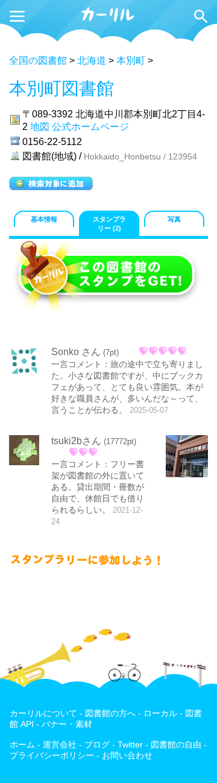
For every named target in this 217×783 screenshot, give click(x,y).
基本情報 (44, 219)
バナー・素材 (67, 724)
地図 (39, 127)
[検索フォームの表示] (200, 16)
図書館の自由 (176, 744)
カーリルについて (43, 713)
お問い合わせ (127, 755)
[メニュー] (17, 16)
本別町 (130, 60)
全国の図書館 (38, 60)
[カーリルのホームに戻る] (108, 20)
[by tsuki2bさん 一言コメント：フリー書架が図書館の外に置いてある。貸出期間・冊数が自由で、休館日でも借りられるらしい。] (187, 457)
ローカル (160, 713)
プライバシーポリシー (52, 755)
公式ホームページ (90, 127)
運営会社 (60, 744)
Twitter (130, 744)
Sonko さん (76, 352)
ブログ (97, 744)
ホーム (22, 744)
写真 (174, 219)
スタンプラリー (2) (109, 223)
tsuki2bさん (76, 441)
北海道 (91, 60)
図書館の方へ (110, 713)
